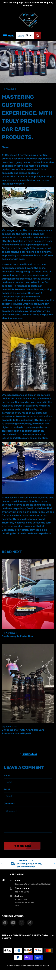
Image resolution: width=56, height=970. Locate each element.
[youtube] (13, 923)
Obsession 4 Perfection (23, 965)
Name (7, 775)
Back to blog (29, 753)
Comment (9, 803)
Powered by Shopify (41, 965)
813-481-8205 (21, 892)
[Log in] (45, 36)
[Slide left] (2, 863)
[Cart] (51, 36)
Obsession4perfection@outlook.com (32, 884)
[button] (9, 36)
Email (7, 789)
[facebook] (5, 923)
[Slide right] (54, 863)
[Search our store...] (37, 35)
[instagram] (21, 923)
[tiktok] (30, 923)
